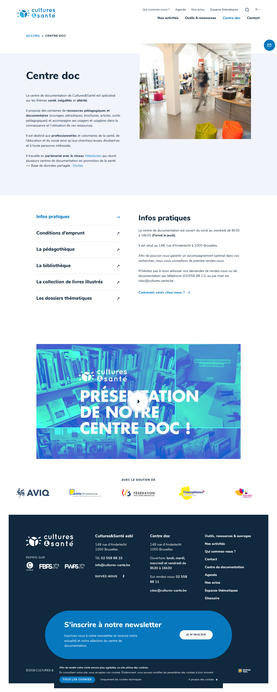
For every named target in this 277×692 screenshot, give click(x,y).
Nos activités (168, 18)
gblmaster (247, 10)
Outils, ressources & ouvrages (228, 536)
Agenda (180, 9)
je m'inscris (196, 634)
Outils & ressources (200, 18)
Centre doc (231, 18)
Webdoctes (93, 156)
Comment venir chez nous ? (162, 292)
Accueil (33, 35)
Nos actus (198, 9)
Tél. (108, 558)
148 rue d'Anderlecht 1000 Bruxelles (111, 547)
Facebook (123, 576)
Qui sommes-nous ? (156, 9)
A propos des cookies (201, 679)
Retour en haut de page (268, 32)
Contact (253, 18)
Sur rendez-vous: (168, 579)
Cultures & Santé (49, 540)
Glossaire (212, 598)
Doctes (78, 165)
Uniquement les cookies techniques (121, 679)
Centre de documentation (224, 567)
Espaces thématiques (224, 9)
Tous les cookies (77, 679)
